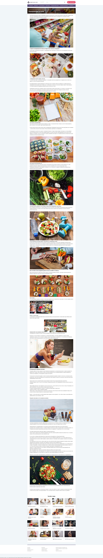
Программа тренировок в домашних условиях (61, 548)
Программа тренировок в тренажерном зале (61, 547)
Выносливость (48, 5)
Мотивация (71, 5)
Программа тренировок (64, 5)
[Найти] (65, 2)
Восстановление (42, 5)
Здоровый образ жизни (54, 5)
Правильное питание (44, 549)
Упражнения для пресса (30, 549)
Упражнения (36, 5)
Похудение (31, 5)
